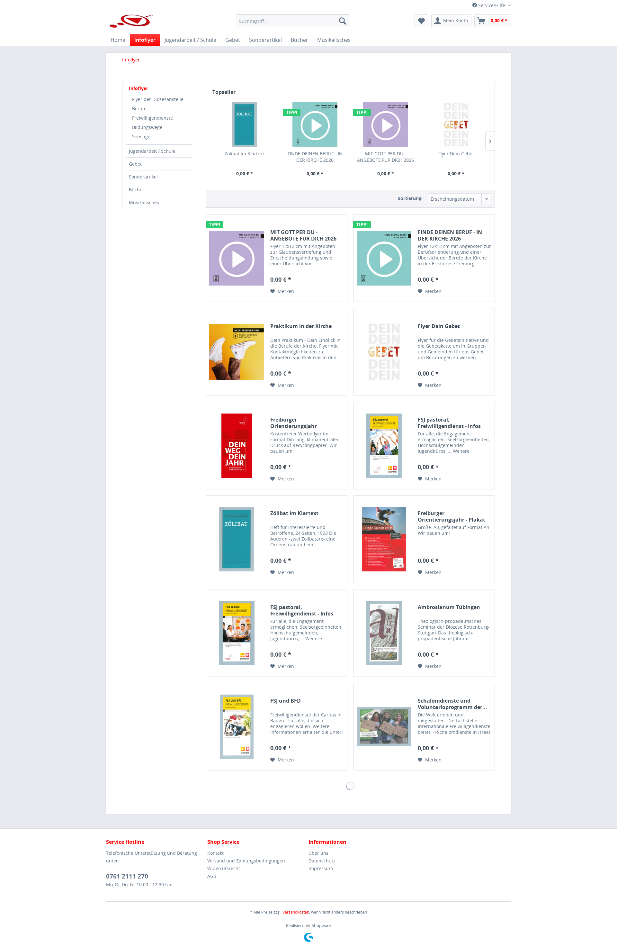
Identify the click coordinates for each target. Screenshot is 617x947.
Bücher (136, 190)
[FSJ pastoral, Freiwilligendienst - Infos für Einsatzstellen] (236, 633)
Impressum (320, 868)
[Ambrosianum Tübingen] (384, 633)
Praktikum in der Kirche (301, 326)
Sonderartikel (143, 177)
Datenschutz (321, 861)
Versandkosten (295, 912)
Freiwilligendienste (152, 118)
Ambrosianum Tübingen (449, 607)
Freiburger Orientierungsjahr (293, 422)
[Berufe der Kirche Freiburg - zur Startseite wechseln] (131, 22)
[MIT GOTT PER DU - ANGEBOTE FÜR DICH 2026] (385, 124)
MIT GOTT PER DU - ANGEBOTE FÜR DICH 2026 (385, 156)
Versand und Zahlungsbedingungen (246, 861)
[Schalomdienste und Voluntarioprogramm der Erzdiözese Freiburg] (384, 726)
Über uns (318, 853)
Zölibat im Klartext (244, 153)
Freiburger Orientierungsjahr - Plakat (451, 516)
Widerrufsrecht (223, 868)
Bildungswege (147, 127)
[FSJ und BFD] (236, 726)
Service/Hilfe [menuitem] (491, 5)
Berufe (139, 108)
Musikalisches (144, 202)
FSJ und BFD (285, 700)
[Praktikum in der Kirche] (236, 352)
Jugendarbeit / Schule (152, 151)
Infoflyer (138, 88)
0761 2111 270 (127, 876)
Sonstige (141, 136)
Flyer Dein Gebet (456, 153)
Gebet (135, 164)
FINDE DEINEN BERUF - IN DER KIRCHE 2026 (315, 156)
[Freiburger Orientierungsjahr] (236, 445)
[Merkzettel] (421, 20)
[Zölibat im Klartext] (244, 124)
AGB (211, 876)
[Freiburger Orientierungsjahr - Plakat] (384, 539)
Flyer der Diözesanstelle (157, 99)
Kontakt (215, 853)
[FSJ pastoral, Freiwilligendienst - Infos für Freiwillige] (384, 445)
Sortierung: (410, 198)
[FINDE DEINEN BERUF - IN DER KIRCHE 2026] (315, 124)
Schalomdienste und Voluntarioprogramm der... (452, 703)
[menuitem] (292, 20)
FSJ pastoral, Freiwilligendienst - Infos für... (449, 422)
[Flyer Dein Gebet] (456, 124)
